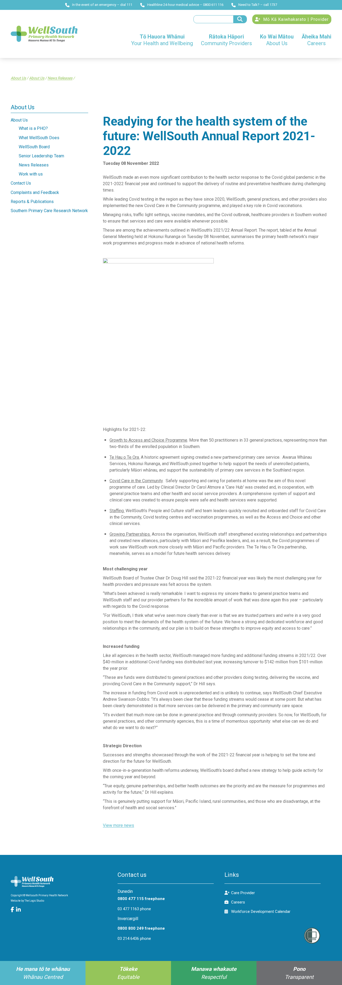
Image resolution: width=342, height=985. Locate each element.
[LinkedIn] (18, 910)
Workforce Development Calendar (260, 911)
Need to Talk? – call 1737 (257, 5)
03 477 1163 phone (134, 908)
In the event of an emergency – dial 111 (102, 5)
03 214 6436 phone (134, 938)
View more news (118, 825)
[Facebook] (13, 910)
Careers (238, 902)
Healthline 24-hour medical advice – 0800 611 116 (185, 5)
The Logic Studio (34, 900)
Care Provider (243, 892)
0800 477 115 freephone (141, 898)
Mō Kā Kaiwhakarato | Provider (295, 19)
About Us (18, 78)
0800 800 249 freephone (141, 928)
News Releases (60, 78)
